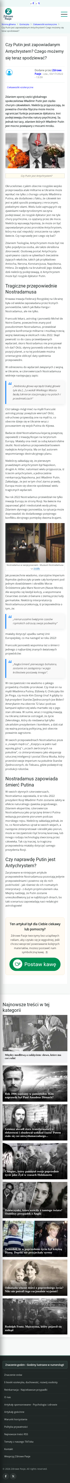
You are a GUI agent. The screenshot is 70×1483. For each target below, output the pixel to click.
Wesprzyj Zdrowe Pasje (17, 1456)
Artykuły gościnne (14, 1411)
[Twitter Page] (37, 3)
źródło (37, 568)
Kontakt (8, 1449)
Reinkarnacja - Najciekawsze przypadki (25, 1389)
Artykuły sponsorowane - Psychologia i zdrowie (30, 1404)
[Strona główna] (8, 14)
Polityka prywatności (16, 1426)
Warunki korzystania (15, 1419)
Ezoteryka (24, 24)
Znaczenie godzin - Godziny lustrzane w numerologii (34, 1364)
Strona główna (9, 24)
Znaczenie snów (13, 1374)
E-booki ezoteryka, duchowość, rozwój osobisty (31, 1382)
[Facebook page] (32, 3)
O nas (7, 1397)
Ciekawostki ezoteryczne (45, 24)
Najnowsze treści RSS (16, 1434)
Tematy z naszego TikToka (18, 1441)
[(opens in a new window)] (35, 964)
